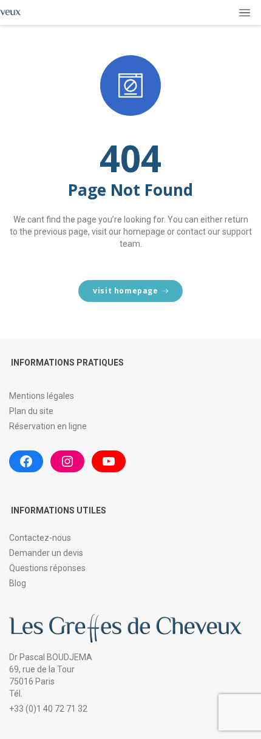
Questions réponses (47, 568)
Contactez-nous (40, 538)
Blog (17, 583)
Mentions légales (41, 396)
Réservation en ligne (48, 426)
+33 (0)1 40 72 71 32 (48, 709)
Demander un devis (46, 553)
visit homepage (125, 291)
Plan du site (31, 411)
